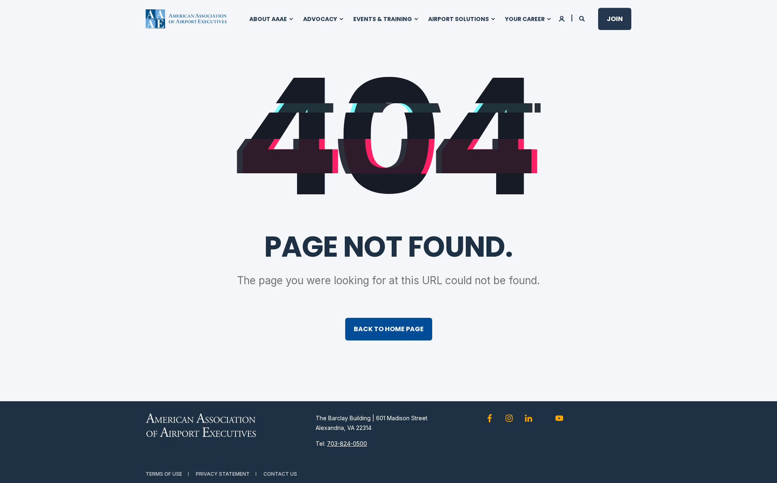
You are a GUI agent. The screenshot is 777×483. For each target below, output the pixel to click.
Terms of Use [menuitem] (164, 474)
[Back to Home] (186, 19)
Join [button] (615, 18)
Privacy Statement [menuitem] (223, 474)
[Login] (562, 18)
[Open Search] (582, 18)
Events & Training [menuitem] (382, 19)
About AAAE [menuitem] (268, 19)
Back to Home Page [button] (389, 329)
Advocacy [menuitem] (320, 19)
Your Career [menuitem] (525, 19)
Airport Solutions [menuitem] (458, 19)
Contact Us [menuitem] (280, 474)
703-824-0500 (347, 443)
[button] (760, 466)
